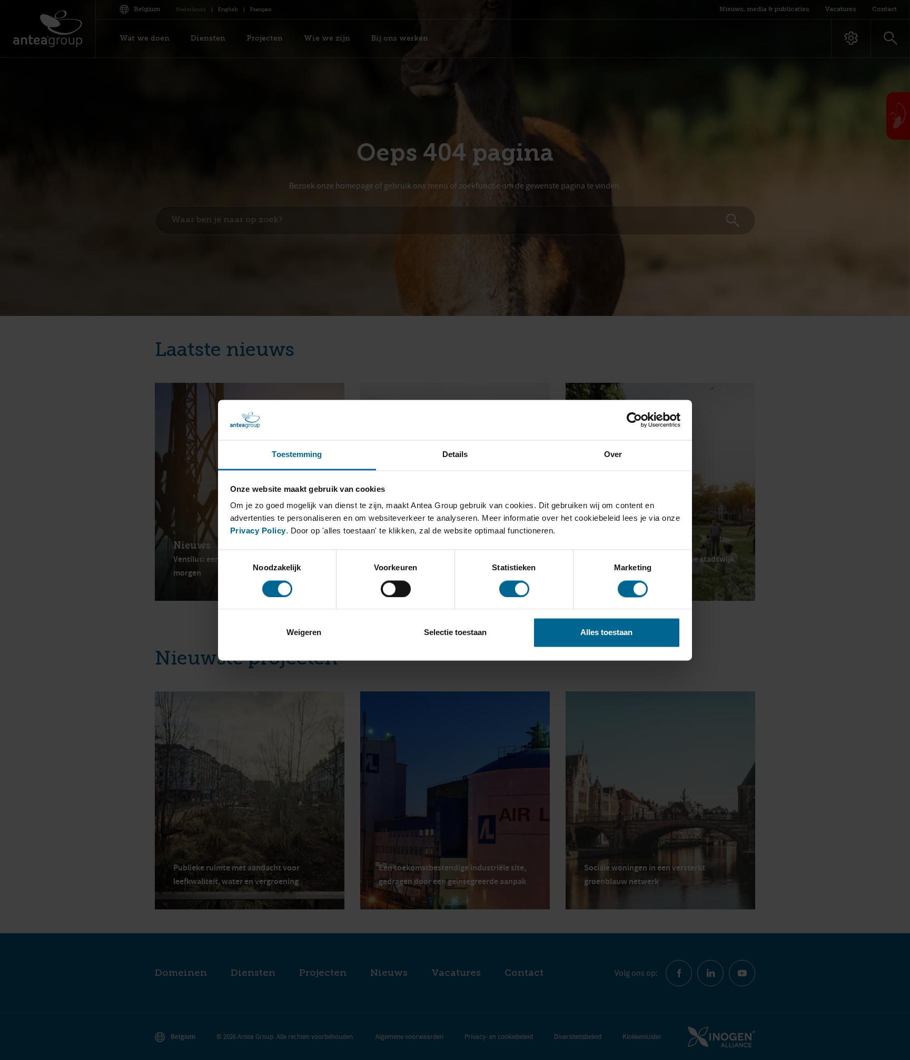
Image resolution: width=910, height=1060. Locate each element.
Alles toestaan (606, 632)
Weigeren (303, 632)
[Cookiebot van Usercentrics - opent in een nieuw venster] (634, 420)
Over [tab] (613, 454)
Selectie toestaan (455, 632)
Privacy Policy (258, 531)
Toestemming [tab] (297, 454)
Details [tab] (455, 454)
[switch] (396, 588)
